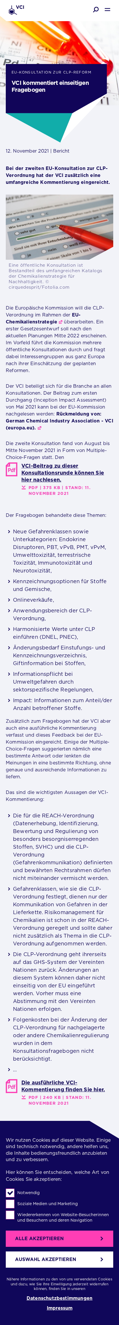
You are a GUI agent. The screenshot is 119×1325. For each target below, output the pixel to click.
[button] (96, 9)
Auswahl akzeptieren (45, 1259)
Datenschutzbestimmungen (59, 1298)
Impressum (59, 1308)
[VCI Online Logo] (16, 10)
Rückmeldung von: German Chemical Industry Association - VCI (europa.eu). (59, 421)
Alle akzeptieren (39, 1238)
